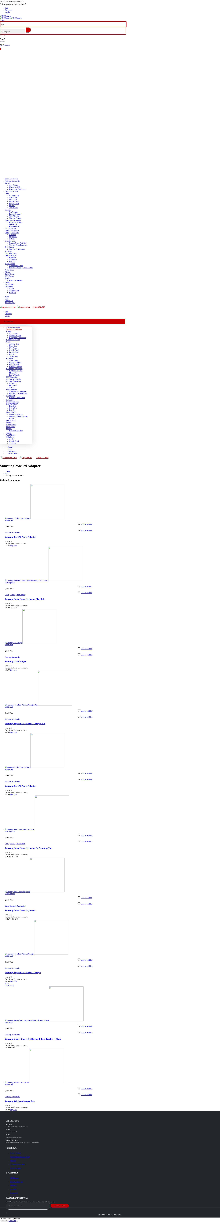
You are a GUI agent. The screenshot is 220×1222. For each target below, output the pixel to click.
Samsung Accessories (12, 181)
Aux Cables (13, 185)
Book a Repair (10, 303)
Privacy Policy (15, 1153)
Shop (6, 299)
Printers (7, 272)
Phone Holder (10, 264)
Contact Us (9, 301)
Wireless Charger (15, 218)
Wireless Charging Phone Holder (21, 268)
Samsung (12, 293)
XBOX (12, 239)
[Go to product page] (85, 501)
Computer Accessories (13, 220)
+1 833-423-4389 (38, 307)
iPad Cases (13, 199)
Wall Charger (14, 216)
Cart (6, 8)
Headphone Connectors (17, 189)
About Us (13, 1189)
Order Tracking (15, 1168)
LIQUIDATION (11, 255)
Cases (7, 193)
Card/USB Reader (11, 191)
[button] (2, 20)
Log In (7, 12)
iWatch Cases (14, 202)
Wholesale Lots (9, 307)
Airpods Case (14, 195)
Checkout (8, 10)
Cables (7, 183)
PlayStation (13, 237)
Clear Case (13, 197)
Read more (8, 1022)
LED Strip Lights (11, 253)
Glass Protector (10, 241)
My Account (14, 1178)
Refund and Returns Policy (20, 1157)
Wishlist (13, 1161)
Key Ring (8, 251)
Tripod (7, 282)
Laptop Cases (14, 204)
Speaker (7, 278)
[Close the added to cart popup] (17, 1221)
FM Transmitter (10, 228)
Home (7, 297)
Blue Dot (12, 257)
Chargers (8, 210)
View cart (4, 1221)
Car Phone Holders (16, 266)
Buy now (13, 546)
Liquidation (25, 307)
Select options (10, 583)
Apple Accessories (11, 179)
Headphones (9, 247)
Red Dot (12, 262)
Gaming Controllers (12, 233)
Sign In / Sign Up (16, 1182)
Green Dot (13, 259)
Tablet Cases (13, 208)
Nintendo (12, 235)
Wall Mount (9, 284)
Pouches (12, 206)
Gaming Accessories (12, 231)
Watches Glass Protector (18, 245)
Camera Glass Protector (17, 243)
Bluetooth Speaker (16, 280)
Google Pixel (14, 291)
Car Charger (13, 212)
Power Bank (9, 270)
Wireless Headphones (17, 249)
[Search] (28, 30)
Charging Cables (15, 187)
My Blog (13, 1185)
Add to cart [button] (9, 520)
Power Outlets (14, 226)
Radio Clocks (9, 274)
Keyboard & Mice (15, 222)
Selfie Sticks (9, 276)
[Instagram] (6, 1213)
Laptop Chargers (15, 214)
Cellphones (9, 286)
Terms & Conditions (17, 1164)
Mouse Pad (13, 224)
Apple (11, 288)
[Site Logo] (5, 16)
